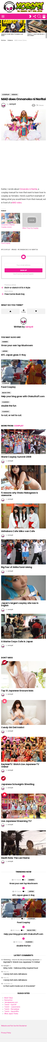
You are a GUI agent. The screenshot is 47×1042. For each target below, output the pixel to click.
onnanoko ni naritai (28, 249)
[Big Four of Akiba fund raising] (23, 551)
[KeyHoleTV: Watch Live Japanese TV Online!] (23, 749)
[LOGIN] (44, 16)
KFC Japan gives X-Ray (13, 354)
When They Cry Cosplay (30, 228)
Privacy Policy (6, 1033)
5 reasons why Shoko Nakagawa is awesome (19, 494)
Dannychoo (8, 1000)
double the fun (8, 405)
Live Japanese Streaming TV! (16, 821)
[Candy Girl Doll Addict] (23, 712)
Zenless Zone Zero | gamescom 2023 (12, 34)
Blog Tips (6, 393)
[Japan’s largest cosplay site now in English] (23, 587)
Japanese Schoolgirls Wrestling (17, 784)
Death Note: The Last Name (15, 857)
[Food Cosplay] (10, 236)
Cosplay (6, 249)
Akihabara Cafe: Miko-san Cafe (18, 531)
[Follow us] (34, 16)
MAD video (17, 202)
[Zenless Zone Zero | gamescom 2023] (13, 26)
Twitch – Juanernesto (12, 1007)
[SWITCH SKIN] (30, 16)
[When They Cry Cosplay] (31, 220)
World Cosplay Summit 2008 (16, 456)
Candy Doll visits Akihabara (15, 974)
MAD (15, 249)
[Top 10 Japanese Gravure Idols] (23, 674)
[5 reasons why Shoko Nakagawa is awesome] (23, 477)
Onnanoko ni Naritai (28, 189)
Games (5, 342)
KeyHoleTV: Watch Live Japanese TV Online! (20, 765)
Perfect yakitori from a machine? (35, 34)
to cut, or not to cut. (11, 415)
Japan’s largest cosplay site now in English (19, 604)
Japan (4, 351)
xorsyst (6, 966)
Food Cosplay (5, 243)
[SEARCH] (39, 16)
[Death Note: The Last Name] (23, 842)
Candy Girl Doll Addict (12, 727)
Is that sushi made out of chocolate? (19, 986)
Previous (1, 28)
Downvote (36, 311)
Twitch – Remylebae (11, 1009)
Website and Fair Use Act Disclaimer (14, 1026)
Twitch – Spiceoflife (11, 1011)
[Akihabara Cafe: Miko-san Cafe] (23, 515)
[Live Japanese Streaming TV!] (23, 806)
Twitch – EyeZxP (10, 1004)
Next (46, 28)
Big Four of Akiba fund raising (16, 567)
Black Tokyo (8, 998)
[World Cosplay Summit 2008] (23, 441)
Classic (5, 402)
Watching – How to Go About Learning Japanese (21, 960)
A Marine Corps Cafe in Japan (17, 641)
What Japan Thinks (11, 1014)
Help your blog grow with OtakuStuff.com (22, 396)
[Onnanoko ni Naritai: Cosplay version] (10, 218)
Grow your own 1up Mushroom (17, 345)
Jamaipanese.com (11, 1002)
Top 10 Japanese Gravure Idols (17, 690)
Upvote (10, 311)
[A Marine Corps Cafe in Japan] (23, 626)
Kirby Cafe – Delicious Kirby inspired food (20, 968)
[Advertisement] (23, 65)
